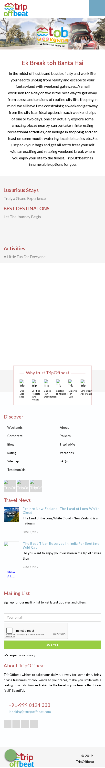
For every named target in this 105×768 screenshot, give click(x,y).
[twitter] (7, 724)
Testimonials (16, 470)
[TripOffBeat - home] (34, 10)
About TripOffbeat (24, 665)
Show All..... (11, 574)
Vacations (67, 453)
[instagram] (34, 724)
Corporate (14, 436)
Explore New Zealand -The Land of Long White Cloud (61, 510)
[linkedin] (25, 724)
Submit (52, 644)
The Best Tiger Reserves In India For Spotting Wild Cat (61, 545)
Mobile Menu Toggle (97, 8)
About (64, 427)
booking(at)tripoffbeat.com (30, 712)
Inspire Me (67, 444)
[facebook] (16, 724)
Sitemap (13, 461)
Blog (10, 444)
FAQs (64, 461)
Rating (11, 453)
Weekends (14, 427)
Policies (65, 436)
